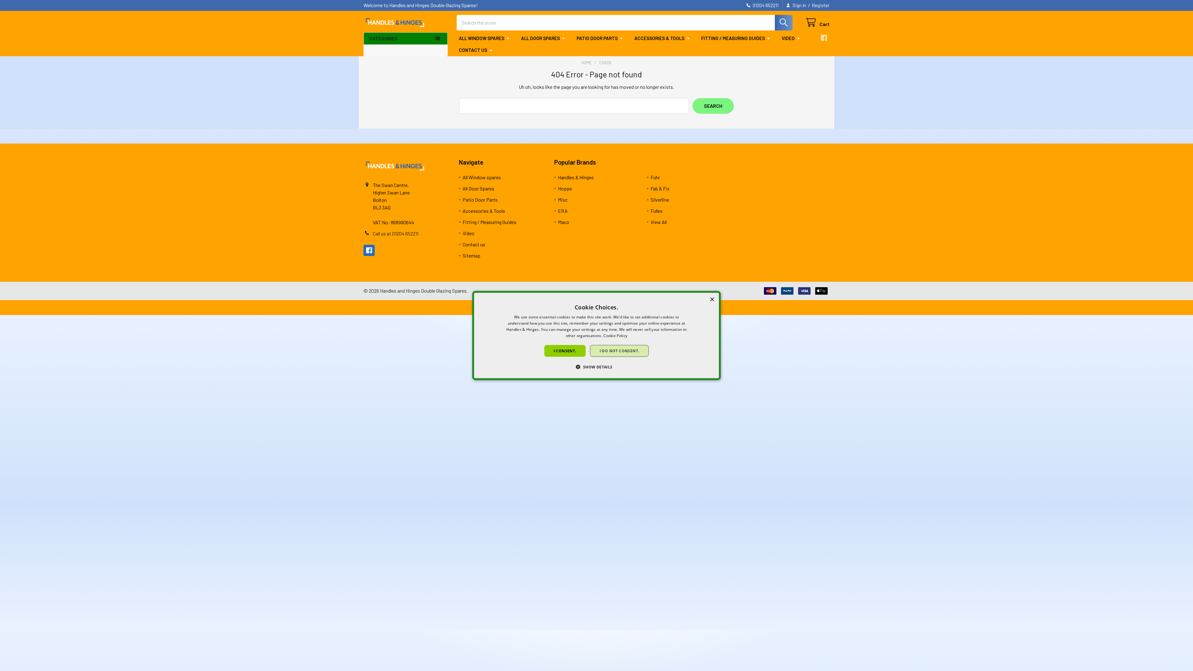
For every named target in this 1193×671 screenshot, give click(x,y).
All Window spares (481, 38)
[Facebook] (824, 37)
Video (788, 38)
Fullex (657, 211)
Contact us (473, 50)
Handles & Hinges (576, 177)
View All (659, 222)
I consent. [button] (565, 350)
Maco (563, 222)
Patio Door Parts (597, 38)
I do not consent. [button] (619, 350)
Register (821, 5)
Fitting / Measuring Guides (733, 38)
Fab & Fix (660, 188)
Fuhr (655, 177)
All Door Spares (540, 38)
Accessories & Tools (659, 38)
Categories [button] (383, 38)
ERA (563, 211)
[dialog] (596, 335)
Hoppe (565, 188)
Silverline (660, 200)
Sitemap (471, 255)
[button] (596, 366)
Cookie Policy (615, 335)
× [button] (712, 299)
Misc (563, 200)
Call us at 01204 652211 (395, 233)
